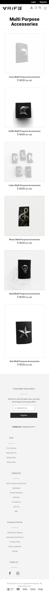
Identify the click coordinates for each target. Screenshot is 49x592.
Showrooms (11, 462)
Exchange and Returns (15, 537)
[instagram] (17, 573)
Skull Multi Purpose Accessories (24, 294)
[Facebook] (10, 573)
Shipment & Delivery (15, 533)
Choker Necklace (16, 493)
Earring (16, 507)
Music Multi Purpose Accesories (24, 239)
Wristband (16, 502)
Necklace (16, 497)
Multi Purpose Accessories (16, 483)
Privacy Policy (15, 542)
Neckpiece (16, 488)
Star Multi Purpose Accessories (24, 361)
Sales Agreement (14, 546)
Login (33, 2)
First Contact (11, 448)
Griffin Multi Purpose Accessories (24, 131)
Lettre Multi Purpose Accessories (24, 185)
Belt (16, 511)
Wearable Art (11, 453)
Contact (15, 551)
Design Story (11, 457)
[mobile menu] (45, 8)
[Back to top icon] (43, 586)
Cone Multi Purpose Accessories (24, 77)
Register (43, 2)
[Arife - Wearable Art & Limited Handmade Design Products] (12, 7)
